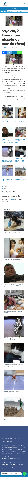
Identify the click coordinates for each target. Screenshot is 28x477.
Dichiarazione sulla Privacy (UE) (11, 438)
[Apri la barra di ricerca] (21, 3)
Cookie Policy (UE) (7, 441)
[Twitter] (9, 52)
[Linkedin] (14, 52)
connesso (11, 199)
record (5, 188)
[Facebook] (4, 52)
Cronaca (6, 186)
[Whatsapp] (19, 52)
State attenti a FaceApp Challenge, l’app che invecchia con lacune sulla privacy (15, 11)
